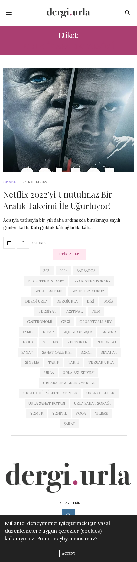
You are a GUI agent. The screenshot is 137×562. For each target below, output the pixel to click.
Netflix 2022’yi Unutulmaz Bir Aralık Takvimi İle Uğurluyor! (57, 200)
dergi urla (36, 301)
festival (74, 311)
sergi (86, 352)
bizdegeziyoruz (88, 291)
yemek (36, 413)
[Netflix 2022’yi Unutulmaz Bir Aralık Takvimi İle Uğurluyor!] (68, 120)
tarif (53, 362)
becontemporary (46, 281)
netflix (50, 342)
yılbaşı (101, 413)
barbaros (85, 270)
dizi (90, 301)
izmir (28, 332)
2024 (64, 270)
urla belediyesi (79, 372)
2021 (47, 270)
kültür (108, 332)
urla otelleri (101, 393)
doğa (108, 301)
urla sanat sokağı (92, 403)
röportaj (106, 342)
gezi (65, 321)
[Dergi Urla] (68, 12)
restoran (77, 342)
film (95, 311)
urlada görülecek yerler (50, 393)
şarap (69, 423)
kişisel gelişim (77, 332)
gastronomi (39, 321)
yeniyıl (59, 413)
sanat (27, 352)
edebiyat (47, 311)
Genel (9, 182)
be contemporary (92, 281)
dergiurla (67, 301)
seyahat (109, 352)
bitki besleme (48, 291)
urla (49, 372)
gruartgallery (95, 321)
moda (28, 342)
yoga (81, 413)
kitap (48, 332)
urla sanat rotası (46, 403)
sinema (32, 362)
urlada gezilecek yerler (69, 383)
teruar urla (101, 362)
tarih (73, 362)
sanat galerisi (57, 352)
